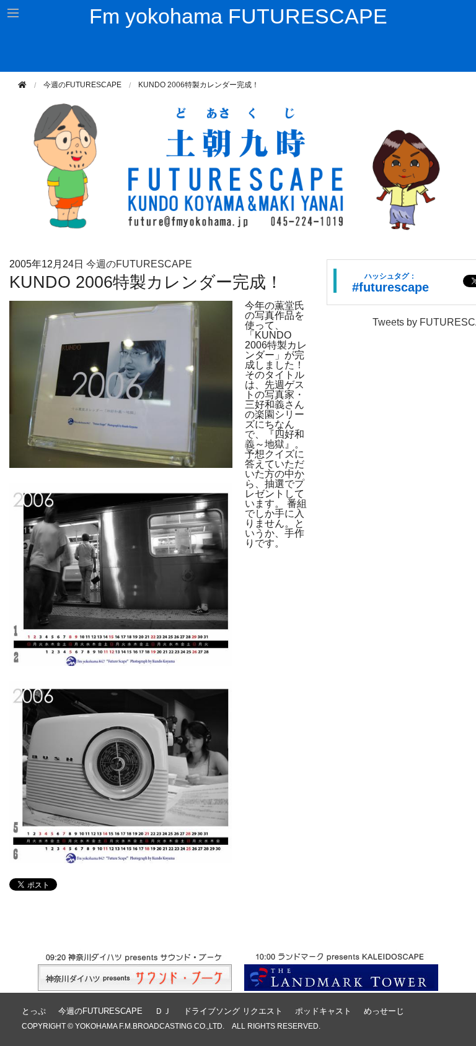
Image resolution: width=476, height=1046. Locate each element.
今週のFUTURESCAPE (82, 84)
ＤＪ (163, 1011)
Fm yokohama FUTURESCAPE (238, 16)
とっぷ (34, 1011)
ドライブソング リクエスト (233, 1011)
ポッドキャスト (323, 1011)
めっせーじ (384, 1011)
